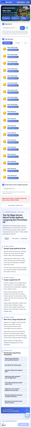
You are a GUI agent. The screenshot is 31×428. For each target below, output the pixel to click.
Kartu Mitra (7, 43)
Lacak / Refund (21, 2)
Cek (22, 28)
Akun (28, 2)
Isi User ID (22, 424)
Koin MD (17, 43)
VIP (26, 43)
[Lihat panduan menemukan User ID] (27, 28)
